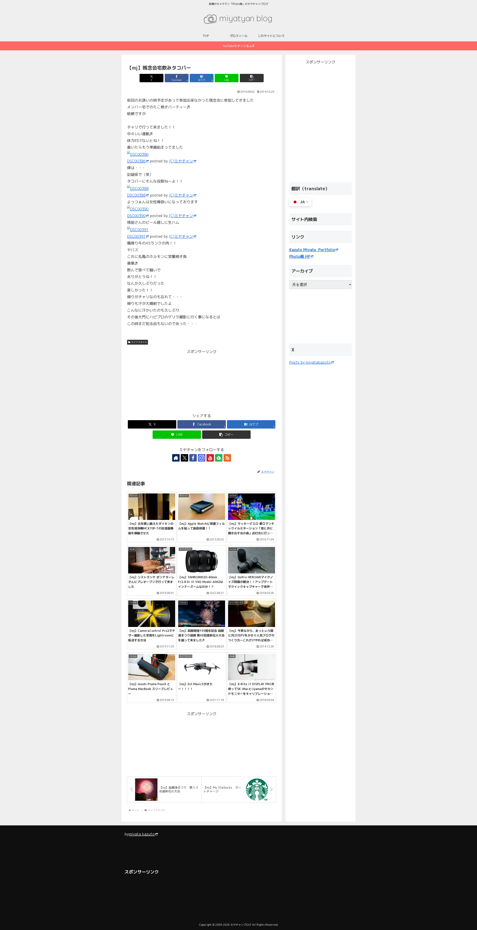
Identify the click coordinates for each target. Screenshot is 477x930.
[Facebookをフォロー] (193, 458)
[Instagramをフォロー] (201, 458)
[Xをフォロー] (184, 458)
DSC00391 (136, 236)
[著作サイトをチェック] (176, 458)
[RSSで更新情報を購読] (227, 458)
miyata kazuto (142, 834)
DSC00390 (136, 215)
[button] (252, 78)
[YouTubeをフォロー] (210, 458)
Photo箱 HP (299, 256)
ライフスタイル (139, 342)
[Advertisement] (164, 381)
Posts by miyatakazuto (310, 362)
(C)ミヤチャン (181, 161)
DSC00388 (136, 195)
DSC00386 (136, 161)
